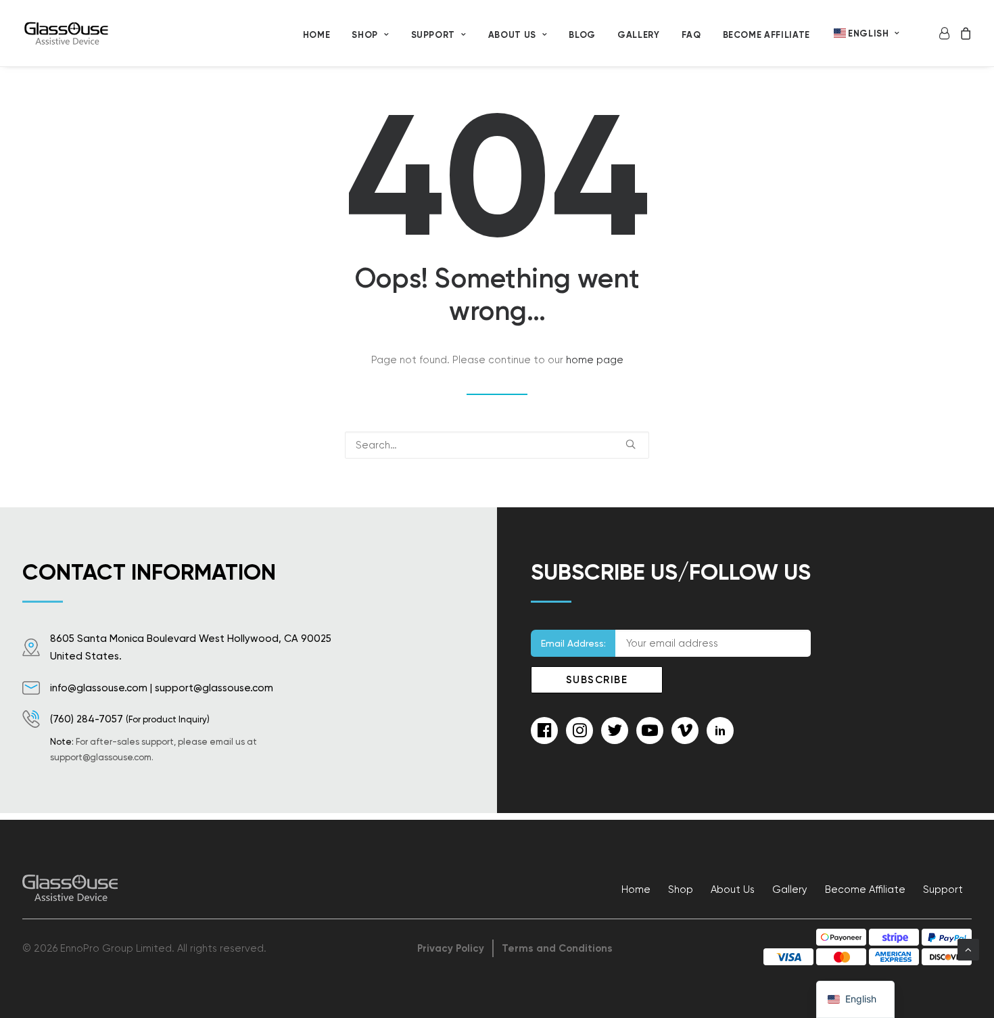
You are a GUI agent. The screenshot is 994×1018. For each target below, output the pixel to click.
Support (943, 889)
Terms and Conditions (557, 948)
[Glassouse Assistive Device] (67, 33)
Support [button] (433, 35)
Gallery (638, 35)
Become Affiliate (766, 35)
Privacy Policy (450, 948)
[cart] (963, 33)
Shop (365, 35)
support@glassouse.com (214, 688)
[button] (630, 444)
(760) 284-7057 (86, 719)
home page (594, 360)
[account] (946, 33)
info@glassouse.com (98, 688)
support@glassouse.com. (101, 757)
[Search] (497, 445)
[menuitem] (316, 34)
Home (317, 35)
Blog (582, 35)
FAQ (691, 35)
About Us (512, 35)
